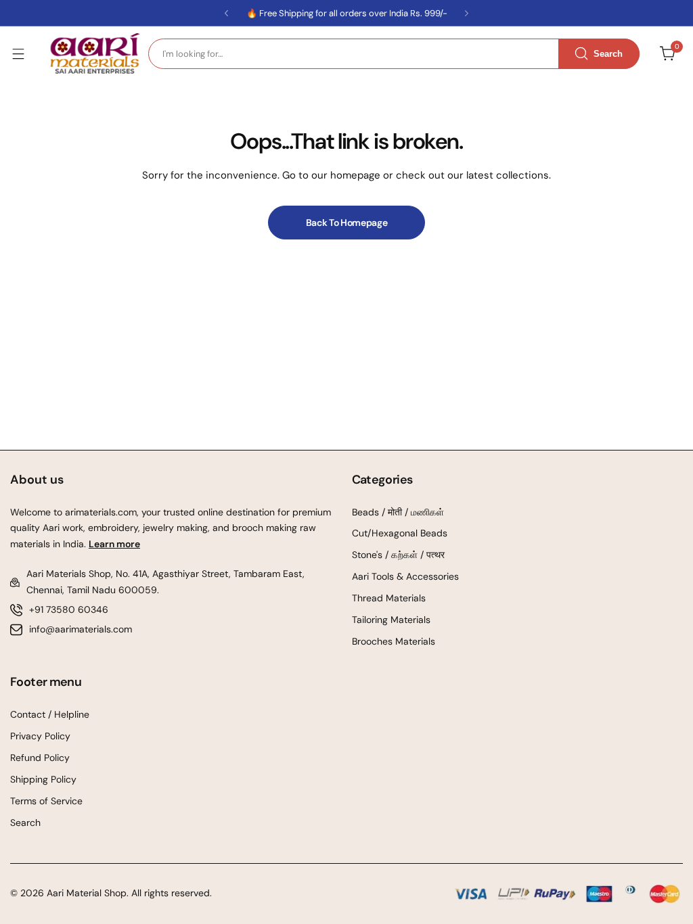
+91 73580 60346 (68, 609)
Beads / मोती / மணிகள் (398, 512)
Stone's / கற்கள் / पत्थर (398, 555)
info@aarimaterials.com (80, 629)
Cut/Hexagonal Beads (399, 533)
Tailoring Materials (391, 620)
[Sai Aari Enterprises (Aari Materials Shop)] (94, 53)
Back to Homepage (347, 222)
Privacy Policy (40, 736)
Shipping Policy (43, 779)
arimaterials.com (99, 512)
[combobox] (394, 54)
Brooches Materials (393, 641)
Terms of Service (46, 801)
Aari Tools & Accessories (405, 576)
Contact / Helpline (49, 714)
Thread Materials (389, 598)
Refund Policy (40, 758)
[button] (226, 13)
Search (25, 822)
